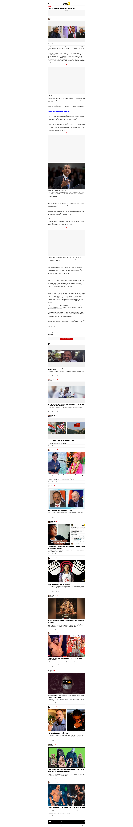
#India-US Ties (50, 335)
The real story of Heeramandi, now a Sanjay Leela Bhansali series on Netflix (66, 621)
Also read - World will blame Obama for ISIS (57, 264)
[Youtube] (61, 822)
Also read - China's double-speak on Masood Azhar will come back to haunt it (64, 289)
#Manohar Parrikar (55, 335)
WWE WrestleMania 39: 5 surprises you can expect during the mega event (66, 808)
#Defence (60, 335)
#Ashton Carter (64, 335)
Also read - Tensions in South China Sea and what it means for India (62, 200)
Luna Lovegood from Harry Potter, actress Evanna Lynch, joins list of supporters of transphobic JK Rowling (66, 770)
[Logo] (50, 822)
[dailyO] (66, 3)
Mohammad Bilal (53, 379)
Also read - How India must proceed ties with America (59, 111)
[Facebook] (59, 822)
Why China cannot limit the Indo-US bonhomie (61, 440)
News (51, 450)
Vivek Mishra (52, 343)
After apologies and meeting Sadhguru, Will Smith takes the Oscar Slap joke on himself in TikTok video (66, 732)
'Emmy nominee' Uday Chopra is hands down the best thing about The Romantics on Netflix (66, 547)
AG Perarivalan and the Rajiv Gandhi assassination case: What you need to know (66, 368)
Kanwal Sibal (52, 18)
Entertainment (52, 522)
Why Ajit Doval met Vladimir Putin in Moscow (60, 510)
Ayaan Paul (52, 744)
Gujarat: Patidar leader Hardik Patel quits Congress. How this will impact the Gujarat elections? (66, 404)
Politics (49, 6)
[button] (49, 44)
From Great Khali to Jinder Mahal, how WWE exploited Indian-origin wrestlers (65, 658)
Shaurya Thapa (53, 521)
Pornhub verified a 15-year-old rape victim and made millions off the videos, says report (66, 696)
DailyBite (52, 485)
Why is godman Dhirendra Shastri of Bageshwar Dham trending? (65, 475)
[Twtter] (56, 822)
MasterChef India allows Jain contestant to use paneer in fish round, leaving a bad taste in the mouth (65, 583)
